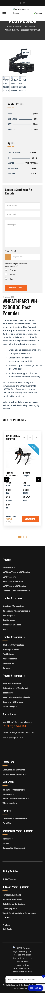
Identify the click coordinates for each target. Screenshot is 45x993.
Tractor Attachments (12, 474)
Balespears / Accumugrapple (16, 611)
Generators (8, 839)
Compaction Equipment (13, 848)
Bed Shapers (8, 615)
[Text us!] (35, 988)
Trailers (6, 925)
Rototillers (7, 692)
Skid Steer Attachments (13, 790)
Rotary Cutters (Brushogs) (15, 688)
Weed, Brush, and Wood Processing (19, 913)
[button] (6, 479)
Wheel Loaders (9, 803)
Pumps (5, 843)
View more (30, 519)
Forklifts (6, 823)
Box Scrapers (8, 620)
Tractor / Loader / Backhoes (16, 590)
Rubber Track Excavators (14, 774)
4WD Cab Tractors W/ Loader (16, 572)
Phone (13, 270)
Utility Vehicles (9, 879)
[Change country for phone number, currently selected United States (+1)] (8, 257)
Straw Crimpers (10, 706)
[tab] (20, 537)
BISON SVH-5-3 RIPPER (13, 437)
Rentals (18, 26)
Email (12, 274)
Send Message (15, 288)
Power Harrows (9, 658)
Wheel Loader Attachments (15, 798)
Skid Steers (8, 794)
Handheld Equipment (12, 899)
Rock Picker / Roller (11, 683)
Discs (5, 629)
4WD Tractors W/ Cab (12, 581)
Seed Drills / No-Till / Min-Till (16, 697)
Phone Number (11, 251)
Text (12, 279)
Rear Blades (8, 663)
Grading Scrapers (10, 649)
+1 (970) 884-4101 (14, 726)
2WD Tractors (9, 567)
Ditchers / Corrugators (13, 645)
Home (9, 26)
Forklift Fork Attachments (14, 818)
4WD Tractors (9, 577)
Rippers (26, 472)
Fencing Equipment (11, 895)
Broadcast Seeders (11, 624)
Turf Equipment (10, 908)
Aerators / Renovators (13, 606)
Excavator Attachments (13, 769)
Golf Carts (7, 929)
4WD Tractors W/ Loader (14, 586)
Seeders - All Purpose (12, 702)
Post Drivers (30, 26)
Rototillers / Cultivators (13, 904)
